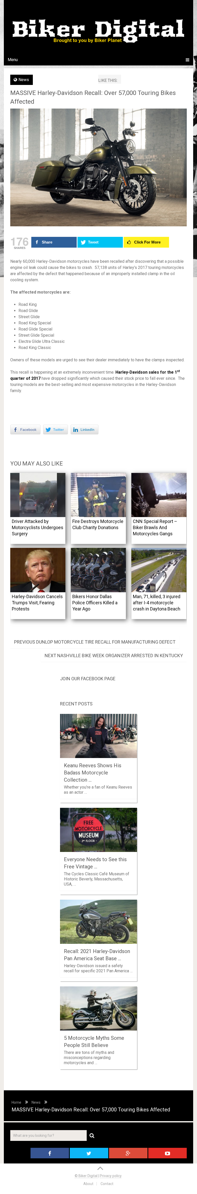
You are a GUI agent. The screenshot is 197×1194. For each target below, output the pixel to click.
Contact (107, 1184)
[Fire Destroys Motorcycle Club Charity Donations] (98, 495)
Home (16, 1102)
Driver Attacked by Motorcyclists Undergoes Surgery (37, 527)
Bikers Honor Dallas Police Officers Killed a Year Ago (94, 602)
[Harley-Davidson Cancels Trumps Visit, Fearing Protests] (37, 570)
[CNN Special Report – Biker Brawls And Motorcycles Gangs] (158, 495)
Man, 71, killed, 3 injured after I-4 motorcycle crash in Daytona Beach (156, 602)
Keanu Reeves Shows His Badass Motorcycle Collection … (92, 772)
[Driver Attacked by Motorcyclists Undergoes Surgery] (37, 495)
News (23, 79)
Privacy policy (110, 1176)
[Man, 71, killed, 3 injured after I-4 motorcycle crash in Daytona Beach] (158, 570)
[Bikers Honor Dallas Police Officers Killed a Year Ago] (98, 570)
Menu (13, 59)
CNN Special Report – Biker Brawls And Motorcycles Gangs (155, 527)
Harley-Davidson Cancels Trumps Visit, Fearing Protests (37, 602)
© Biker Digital (86, 1176)
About (88, 1184)
